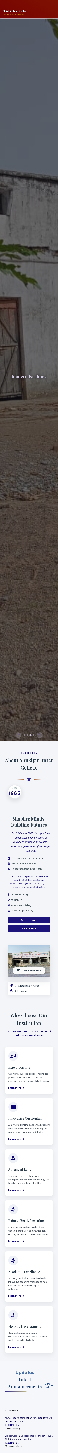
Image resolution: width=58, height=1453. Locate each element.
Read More (11, 1424)
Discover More (29, 920)
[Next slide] (40, 735)
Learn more (14, 1087)
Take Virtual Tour (31, 970)
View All (47, 1385)
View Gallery (29, 928)
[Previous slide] (18, 735)
